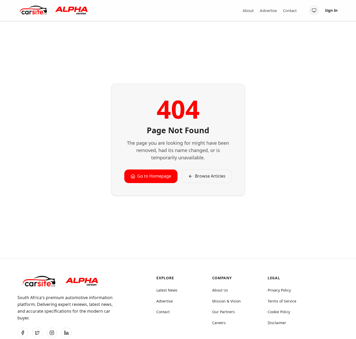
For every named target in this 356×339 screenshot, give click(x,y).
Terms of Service (282, 301)
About (248, 10)
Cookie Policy (279, 311)
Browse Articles (210, 176)
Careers (219, 322)
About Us (220, 290)
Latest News (166, 290)
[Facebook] (22, 333)
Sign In (331, 10)
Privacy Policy (279, 290)
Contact (290, 10)
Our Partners (223, 311)
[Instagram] (52, 333)
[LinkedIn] (66, 333)
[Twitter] (37, 333)
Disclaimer (277, 322)
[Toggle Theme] (314, 10)
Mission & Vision (226, 301)
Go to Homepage (154, 176)
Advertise (268, 10)
